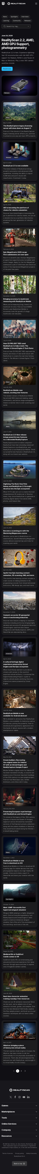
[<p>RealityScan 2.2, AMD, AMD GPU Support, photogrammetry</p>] (19, 65)
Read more (7, 69)
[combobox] (16, 26)
